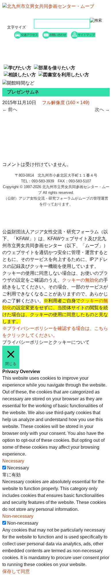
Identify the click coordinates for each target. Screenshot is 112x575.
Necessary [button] (13, 461)
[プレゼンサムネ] (25, 157)
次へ (102, 109)
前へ (9, 109)
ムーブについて (31, 58)
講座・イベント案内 (80, 44)
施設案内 (80, 51)
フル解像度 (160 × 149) (65, 102)
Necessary (18, 467)
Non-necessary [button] (17, 516)
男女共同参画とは (80, 58)
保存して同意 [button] (16, 571)
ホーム (31, 44)
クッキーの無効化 (80, 280)
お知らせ (31, 51)
